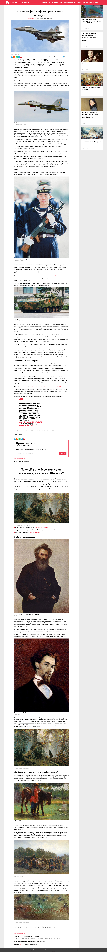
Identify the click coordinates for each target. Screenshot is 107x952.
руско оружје (18, 434)
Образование (77, 2)
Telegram (66, 56)
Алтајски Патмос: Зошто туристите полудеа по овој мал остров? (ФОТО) (91, 21)
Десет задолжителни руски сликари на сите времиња (29, 941)
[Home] (7, 2)
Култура (51, 2)
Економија (44, 2)
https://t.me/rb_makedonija (41, 527)
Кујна (61, 2)
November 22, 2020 (26, 425)
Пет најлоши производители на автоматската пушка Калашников (44, 275)
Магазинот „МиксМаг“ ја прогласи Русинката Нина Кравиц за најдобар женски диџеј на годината (90, 115)
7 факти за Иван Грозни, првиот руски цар (92, 88)
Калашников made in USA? (21, 461)
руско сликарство (20, 929)
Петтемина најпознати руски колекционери (26, 936)
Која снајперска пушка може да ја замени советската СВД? (45, 386)
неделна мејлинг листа (34, 532)
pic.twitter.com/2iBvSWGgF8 (30, 422)
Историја (56, 2)
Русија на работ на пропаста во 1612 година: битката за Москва (91, 142)
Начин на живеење (68, 2)
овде (21, 944)
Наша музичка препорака (90, 64)
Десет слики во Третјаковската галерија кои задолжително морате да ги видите (37, 938)
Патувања (95, 2)
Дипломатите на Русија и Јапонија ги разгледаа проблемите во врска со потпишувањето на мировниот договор (91, 37)
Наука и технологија (87, 2)
